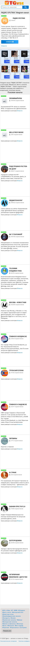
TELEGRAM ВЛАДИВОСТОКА (15, 269)
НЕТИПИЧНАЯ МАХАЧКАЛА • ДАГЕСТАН (18, 575)
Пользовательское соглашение (8, 641)
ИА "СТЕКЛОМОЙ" (15, 234)
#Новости (4, 46)
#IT (12, 610)
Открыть (9, 42)
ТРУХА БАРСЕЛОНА (16, 370)
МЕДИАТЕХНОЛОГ (15, 200)
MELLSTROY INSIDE (16, 132)
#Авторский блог (17, 612)
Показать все (7, 631)
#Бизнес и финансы (9, 624)
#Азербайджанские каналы (11, 616)
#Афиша (19, 620)
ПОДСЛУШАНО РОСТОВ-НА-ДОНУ (18, 167)
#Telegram (21, 610)
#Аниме (13, 618)
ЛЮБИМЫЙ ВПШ (15, 98)
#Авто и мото (6, 612)
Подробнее (9, 61)
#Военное (10, 625)
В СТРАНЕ (12, 472)
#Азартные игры (8, 614)
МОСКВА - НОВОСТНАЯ (17, 302)
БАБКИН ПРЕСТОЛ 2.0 (17, 506)
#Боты (4, 625)
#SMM (15, 610)
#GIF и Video (6, 610)
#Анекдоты (6, 618)
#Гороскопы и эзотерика (18, 627)
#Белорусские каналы (9, 622)
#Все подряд (19, 625)
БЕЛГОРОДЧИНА (15, 540)
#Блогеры (20, 624)
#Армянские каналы (9, 620)
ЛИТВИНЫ (13, 438)
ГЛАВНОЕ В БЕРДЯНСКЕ (18, 336)
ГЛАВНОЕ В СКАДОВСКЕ (18, 404)
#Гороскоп (5, 627)
